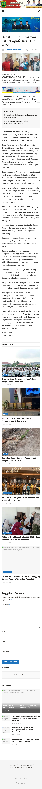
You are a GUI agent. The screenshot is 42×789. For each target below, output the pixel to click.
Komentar (6, 604)
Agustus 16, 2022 (31, 50)
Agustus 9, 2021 (16, 734)
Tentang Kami (12, 765)
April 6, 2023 (16, 744)
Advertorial (7, 493)
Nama (4, 632)
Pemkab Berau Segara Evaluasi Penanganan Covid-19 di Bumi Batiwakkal (23, 730)
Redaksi (30, 767)
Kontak (23, 767)
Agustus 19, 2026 (7, 385)
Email (3, 641)
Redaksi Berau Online (15, 50)
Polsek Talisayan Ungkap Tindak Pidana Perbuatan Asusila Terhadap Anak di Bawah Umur (26, 718)
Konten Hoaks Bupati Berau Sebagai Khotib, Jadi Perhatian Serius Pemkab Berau (20, 707)
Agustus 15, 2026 (7, 424)
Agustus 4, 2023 (17, 723)
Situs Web (5, 651)
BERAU (5, 374)
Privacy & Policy (14, 767)
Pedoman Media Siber (25, 765)
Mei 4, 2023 (7, 710)
